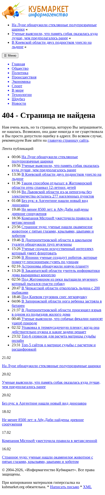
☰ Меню (10, 55)
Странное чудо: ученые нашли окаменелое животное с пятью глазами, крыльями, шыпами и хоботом (53, 231)
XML (87, 487)
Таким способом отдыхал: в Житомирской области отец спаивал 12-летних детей (52, 185)
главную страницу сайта (68, 140)
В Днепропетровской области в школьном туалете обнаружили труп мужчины (52, 242)
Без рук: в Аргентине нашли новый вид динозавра (44, 403)
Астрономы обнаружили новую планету (55, 266)
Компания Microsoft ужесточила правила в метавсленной (49, 441)
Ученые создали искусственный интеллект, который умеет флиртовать (53, 251)
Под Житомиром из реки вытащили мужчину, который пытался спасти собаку (55, 281)
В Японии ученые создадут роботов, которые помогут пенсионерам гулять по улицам (54, 259)
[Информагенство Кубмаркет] (35, 18)
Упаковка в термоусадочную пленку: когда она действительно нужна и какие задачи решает (55, 329)
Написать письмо (64, 487)
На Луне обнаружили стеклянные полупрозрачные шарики (45, 159)
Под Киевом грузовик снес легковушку (54, 297)
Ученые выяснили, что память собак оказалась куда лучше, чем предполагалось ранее (55, 36)
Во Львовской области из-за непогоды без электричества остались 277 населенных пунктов (53, 194)
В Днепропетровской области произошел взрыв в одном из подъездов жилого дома (56, 312)
